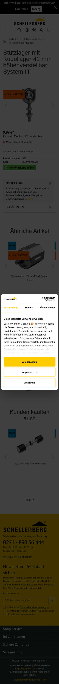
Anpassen (27, 372)
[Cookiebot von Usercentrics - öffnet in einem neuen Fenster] (42, 299)
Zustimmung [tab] (11, 307)
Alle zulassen (29, 361)
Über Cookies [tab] (47, 307)
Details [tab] (29, 307)
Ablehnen (29, 382)
